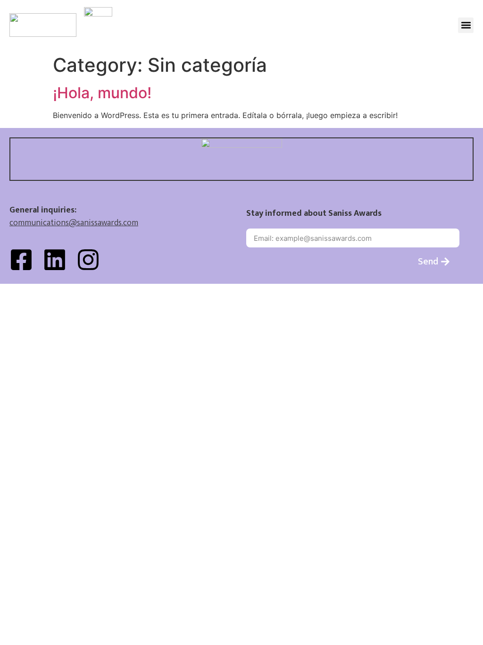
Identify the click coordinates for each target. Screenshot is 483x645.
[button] (466, 25)
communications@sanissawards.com (73, 223)
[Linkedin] (55, 260)
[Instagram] (88, 260)
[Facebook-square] (21, 260)
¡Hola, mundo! (102, 93)
